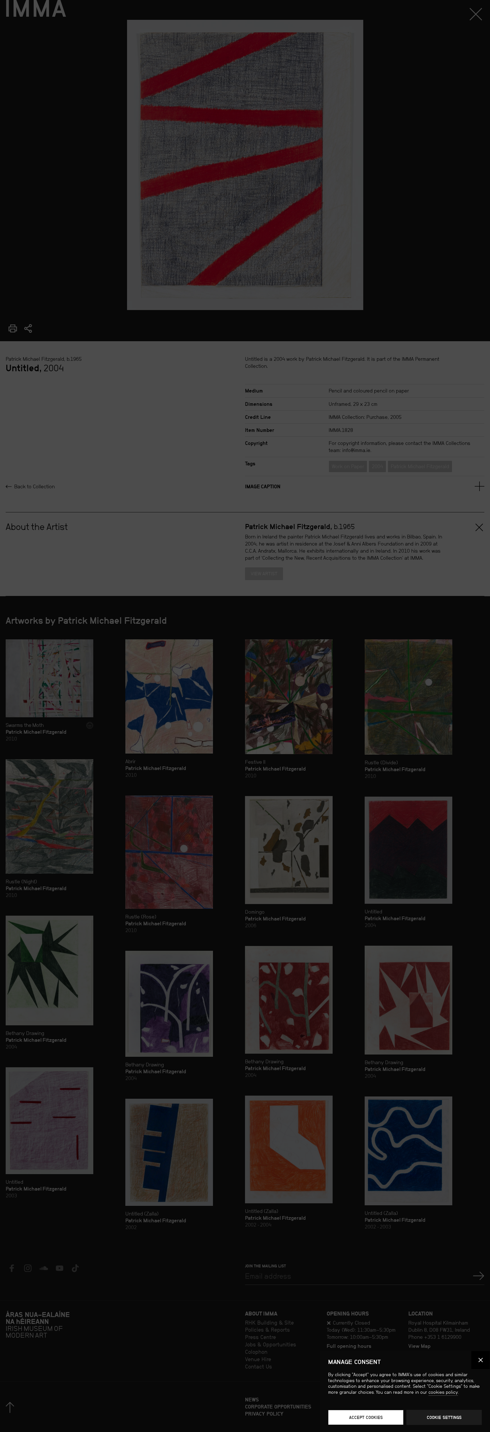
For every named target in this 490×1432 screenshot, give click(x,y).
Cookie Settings (444, 1417)
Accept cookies (366, 1417)
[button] (480, 1360)
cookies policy (443, 1392)
